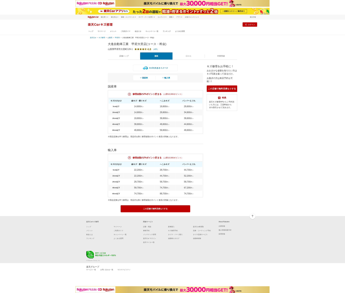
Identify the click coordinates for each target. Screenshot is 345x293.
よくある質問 (180, 31)
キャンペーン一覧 (152, 31)
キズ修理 (102, 38)
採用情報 (222, 234)
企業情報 (222, 226)
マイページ (102, 31)
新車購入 (171, 227)
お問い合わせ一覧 (106, 270)
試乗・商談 (147, 227)
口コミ (189, 56)
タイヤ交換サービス (200, 234)
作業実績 (221, 56)
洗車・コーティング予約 (202, 231)
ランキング (167, 31)
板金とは (138, 31)
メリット (113, 31)
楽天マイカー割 (148, 242)
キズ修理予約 (173, 231)
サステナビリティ (124, 270)
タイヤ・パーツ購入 (175, 234)
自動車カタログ (173, 238)
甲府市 (117, 38)
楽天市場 (253, 17)
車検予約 (146, 231)
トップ (90, 31)
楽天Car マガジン (149, 238)
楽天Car (93, 38)
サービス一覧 (91, 270)
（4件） (155, 49)
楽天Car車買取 (198, 227)
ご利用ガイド (125, 31)
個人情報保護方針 (225, 230)
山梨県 (110, 38)
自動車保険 (197, 238)
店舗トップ (124, 56)
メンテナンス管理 (149, 234)
